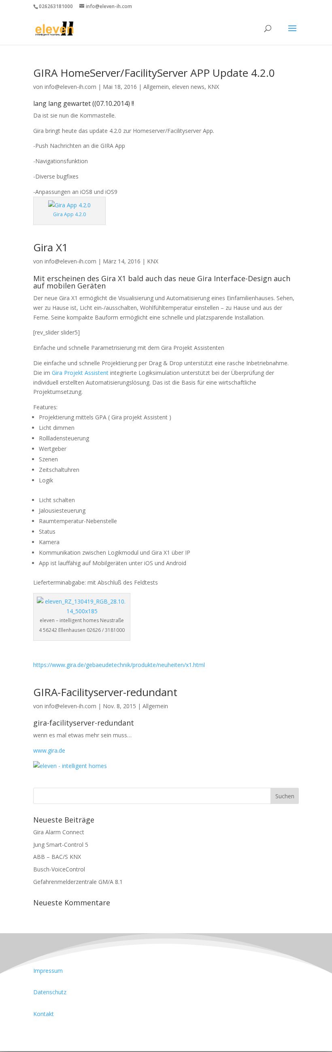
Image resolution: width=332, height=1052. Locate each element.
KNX (213, 86)
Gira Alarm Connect (58, 832)
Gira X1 (50, 247)
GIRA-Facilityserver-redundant (105, 692)
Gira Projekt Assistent (80, 373)
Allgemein (156, 86)
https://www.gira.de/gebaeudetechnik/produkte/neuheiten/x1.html (119, 665)
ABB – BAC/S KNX (57, 857)
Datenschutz (49, 992)
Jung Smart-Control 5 (60, 844)
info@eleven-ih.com (70, 86)
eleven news (188, 86)
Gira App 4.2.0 (69, 214)
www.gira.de (49, 750)
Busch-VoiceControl (59, 869)
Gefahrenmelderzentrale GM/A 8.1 (78, 882)
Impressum (48, 970)
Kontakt (43, 1014)
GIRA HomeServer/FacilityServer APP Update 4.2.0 (154, 72)
